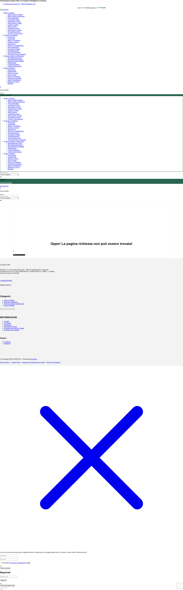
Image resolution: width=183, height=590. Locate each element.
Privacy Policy (5, 362)
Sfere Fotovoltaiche (14, 80)
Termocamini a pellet (15, 23)
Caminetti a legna (14, 28)
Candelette (11, 39)
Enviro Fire (11, 37)
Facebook (7, 342)
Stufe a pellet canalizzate (16, 16)
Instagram (7, 343)
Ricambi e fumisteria (11, 35)
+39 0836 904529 (6, 183)
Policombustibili (13, 18)
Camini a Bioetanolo (14, 66)
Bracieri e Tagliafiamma (16, 45)
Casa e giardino (9, 305)
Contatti (6, 321)
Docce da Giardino (14, 76)
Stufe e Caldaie (9, 13)
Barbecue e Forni (13, 82)
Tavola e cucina (13, 73)
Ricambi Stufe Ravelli (7, 309)
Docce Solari (12, 75)
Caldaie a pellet (13, 25)
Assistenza (7, 325)
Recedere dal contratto (11, 330)
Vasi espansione (13, 47)
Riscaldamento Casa (15, 57)
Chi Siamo (7, 323)
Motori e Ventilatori (14, 40)
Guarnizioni (11, 44)
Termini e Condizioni (53, 362)
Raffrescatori (12, 63)
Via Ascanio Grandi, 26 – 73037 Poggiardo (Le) (20, 4)
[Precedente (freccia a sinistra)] (1, 589)
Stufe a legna (12, 26)
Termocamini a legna (15, 30)
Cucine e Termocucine (15, 33)
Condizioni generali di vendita (14, 328)
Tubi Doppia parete (14, 52)
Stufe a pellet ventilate (15, 14)
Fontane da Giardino (15, 78)
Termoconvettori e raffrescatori (14, 56)
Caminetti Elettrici (14, 64)
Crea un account (5, 568)
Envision (34, 359)
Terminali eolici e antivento (17, 54)
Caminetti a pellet (13, 20)
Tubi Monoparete (13, 51)
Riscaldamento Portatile (16, 61)
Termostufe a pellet (14, 21)
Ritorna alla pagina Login (7, 585)
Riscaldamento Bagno (15, 59)
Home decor (12, 70)
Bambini (10, 83)
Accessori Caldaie (14, 49)
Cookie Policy (16, 362)
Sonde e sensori (13, 42)
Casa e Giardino (9, 68)
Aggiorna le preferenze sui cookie (33, 362)
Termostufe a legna (14, 32)
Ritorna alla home (19, 255)
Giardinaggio (12, 71)
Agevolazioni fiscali (10, 326)
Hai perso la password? (18, 563)
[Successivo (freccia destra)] (2, 589)
